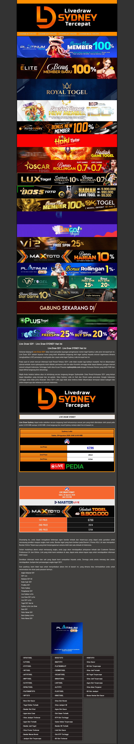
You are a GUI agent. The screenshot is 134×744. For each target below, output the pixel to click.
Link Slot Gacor (60, 730)
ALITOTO (58, 687)
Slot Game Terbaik (61, 713)
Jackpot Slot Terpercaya (32, 739)
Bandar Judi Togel (29, 726)
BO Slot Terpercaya (94, 666)
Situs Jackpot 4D (61, 705)
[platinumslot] (67, 638)
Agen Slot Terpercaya (94, 683)
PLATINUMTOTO (29, 691)
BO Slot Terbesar (61, 739)
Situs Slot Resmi (61, 701)
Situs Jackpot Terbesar (31, 718)
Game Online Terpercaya (64, 722)
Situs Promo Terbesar (31, 730)
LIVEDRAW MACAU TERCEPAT (89, 34)
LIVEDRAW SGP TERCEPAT (48, 34)
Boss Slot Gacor (29, 701)
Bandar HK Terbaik (61, 726)
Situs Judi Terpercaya (94, 679)
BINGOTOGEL (59, 679)
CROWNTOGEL (60, 670)
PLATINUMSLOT (60, 666)
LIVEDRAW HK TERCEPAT (27, 34)
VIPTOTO (26, 696)
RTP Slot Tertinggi (61, 718)
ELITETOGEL (27, 683)
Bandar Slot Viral (29, 709)
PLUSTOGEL (59, 691)
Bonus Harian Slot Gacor (95, 696)
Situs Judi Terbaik (93, 670)
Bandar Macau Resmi (30, 734)
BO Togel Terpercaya (94, 675)
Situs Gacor (91, 662)
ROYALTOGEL (28, 687)
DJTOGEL (26, 662)
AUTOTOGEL (27, 675)
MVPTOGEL (27, 679)
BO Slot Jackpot (92, 691)
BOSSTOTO (59, 658)
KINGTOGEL (59, 696)
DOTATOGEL (27, 658)
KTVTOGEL (27, 666)
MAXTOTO (58, 662)
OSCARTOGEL (60, 675)
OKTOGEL (26, 670)
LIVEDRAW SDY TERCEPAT (68, 34)
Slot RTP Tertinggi (61, 734)
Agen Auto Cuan (29, 713)
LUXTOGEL (59, 683)
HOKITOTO (90, 658)
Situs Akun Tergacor (94, 687)
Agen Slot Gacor (61, 709)
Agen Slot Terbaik (29, 722)
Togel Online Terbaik (30, 705)
